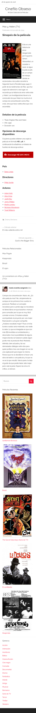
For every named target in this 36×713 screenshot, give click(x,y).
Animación (6, 649)
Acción (5, 645)
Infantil (4, 680)
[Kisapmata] (17, 630)
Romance (13, 220)
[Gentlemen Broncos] (17, 438)
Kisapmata (6, 258)
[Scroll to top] (32, 709)
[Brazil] (17, 487)
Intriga (4, 683)
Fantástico (6, 676)
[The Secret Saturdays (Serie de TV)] (17, 537)
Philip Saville (9, 183)
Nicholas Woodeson (11, 207)
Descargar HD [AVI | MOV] (18, 155)
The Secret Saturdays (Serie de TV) (15, 540)
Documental (7, 669)
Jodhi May (8, 199)
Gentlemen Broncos (9, 441)
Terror (4, 697)
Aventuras (6, 652)
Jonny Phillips (9, 202)
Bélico (4, 656)
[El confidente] (17, 584)
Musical (5, 687)
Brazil (4, 263)
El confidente (7, 587)
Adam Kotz (8, 193)
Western (5, 704)
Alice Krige (8, 196)
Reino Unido (8, 172)
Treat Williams (9, 210)
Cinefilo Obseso (18, 8)
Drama (7, 220)
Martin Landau (9, 205)
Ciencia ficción (7, 659)
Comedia (5, 666)
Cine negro (6, 663)
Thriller (5, 701)
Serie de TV (6, 694)
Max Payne (7, 253)
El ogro (5, 268)
